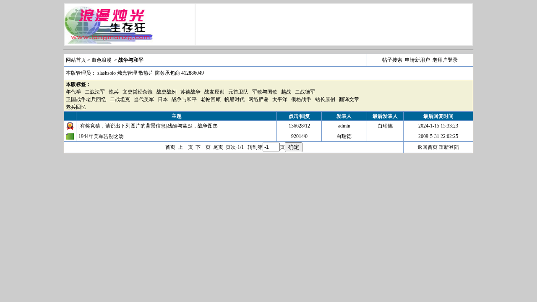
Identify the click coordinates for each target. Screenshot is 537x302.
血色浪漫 (101, 60)
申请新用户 (417, 60)
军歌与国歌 (264, 92)
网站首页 (76, 60)
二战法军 (95, 92)
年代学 (73, 92)
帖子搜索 (392, 60)
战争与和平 (184, 99)
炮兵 (114, 92)
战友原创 (214, 92)
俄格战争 (301, 99)
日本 (163, 99)
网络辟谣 (258, 99)
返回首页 (427, 147)
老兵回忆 (76, 107)
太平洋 (279, 99)
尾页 (218, 147)
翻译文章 (349, 99)
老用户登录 (445, 60)
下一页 (203, 147)
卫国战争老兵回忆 (86, 99)
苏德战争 (190, 92)
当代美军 (144, 99)
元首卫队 (238, 92)
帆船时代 (234, 99)
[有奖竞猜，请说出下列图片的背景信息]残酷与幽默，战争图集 (148, 126)
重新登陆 (449, 147)
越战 (286, 92)
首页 (170, 147)
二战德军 (305, 92)
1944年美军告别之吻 (101, 136)
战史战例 (166, 92)
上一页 (185, 147)
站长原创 (325, 99)
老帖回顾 (211, 99)
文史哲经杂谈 (138, 92)
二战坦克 (120, 99)
